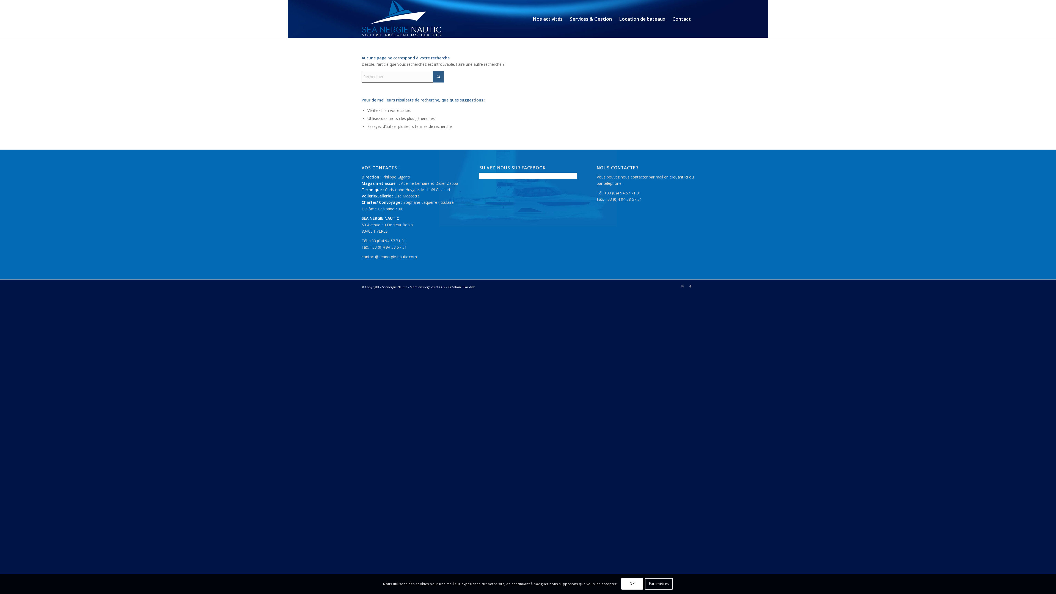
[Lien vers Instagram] (682, 286)
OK (631, 583)
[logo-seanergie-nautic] (402, 19)
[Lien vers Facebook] (690, 286)
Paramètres (659, 583)
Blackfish (469, 287)
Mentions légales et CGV (428, 287)
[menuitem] (547, 19)
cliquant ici (679, 177)
